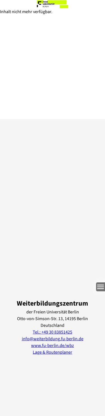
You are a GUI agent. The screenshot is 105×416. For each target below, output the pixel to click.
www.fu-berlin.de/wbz (52, 345)
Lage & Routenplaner (52, 352)
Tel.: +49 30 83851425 (52, 332)
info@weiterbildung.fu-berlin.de (52, 339)
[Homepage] (52, 4)
